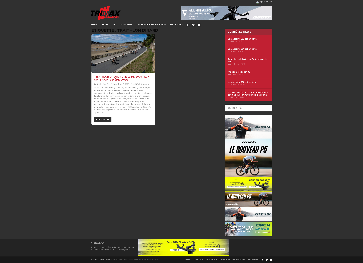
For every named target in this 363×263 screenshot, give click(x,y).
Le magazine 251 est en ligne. (242, 49)
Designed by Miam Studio (146, 260)
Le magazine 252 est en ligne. (242, 39)
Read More (103, 119)
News (94, 25)
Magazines (176, 25)
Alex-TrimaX (107, 84)
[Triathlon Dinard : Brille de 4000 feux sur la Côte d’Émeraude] (123, 53)
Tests (105, 25)
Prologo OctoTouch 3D (239, 72)
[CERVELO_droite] (248, 205)
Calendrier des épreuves (151, 25)
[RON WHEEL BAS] (183, 255)
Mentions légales (122, 260)
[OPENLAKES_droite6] (248, 235)
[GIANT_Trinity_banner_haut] (226, 13)
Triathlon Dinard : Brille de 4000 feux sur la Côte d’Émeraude (121, 78)
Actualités (135, 84)
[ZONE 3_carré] (248, 137)
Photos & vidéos (122, 25)
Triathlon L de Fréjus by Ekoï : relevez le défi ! (247, 60)
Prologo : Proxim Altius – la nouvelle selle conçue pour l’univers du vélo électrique (248, 93)
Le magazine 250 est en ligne (242, 82)
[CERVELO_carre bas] (248, 175)
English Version (265, 1)
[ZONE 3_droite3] (248, 220)
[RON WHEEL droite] (248, 190)
